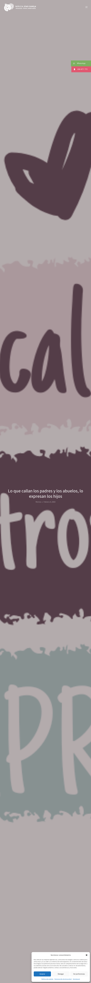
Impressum (76, 979)
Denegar (61, 974)
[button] (86, 955)
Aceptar (42, 974)
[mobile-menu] (82, 7)
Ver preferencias (79, 974)
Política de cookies (47, 979)
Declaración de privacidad (63, 979)
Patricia (38, 502)
